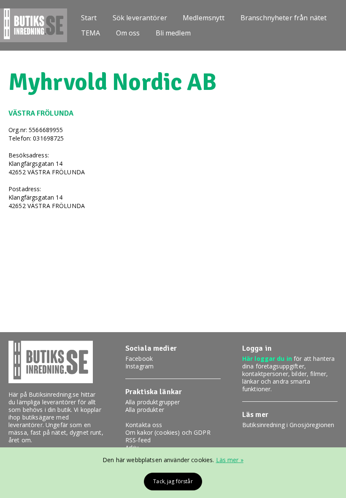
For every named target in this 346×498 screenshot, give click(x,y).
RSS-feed (138, 440)
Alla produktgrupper (152, 402)
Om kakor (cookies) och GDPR (168, 432)
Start (89, 17)
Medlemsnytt (204, 17)
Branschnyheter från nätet (284, 17)
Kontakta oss (143, 425)
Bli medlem (173, 33)
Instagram (139, 366)
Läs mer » (229, 460)
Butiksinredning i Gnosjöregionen (288, 425)
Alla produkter (144, 410)
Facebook (139, 359)
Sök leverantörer (140, 17)
